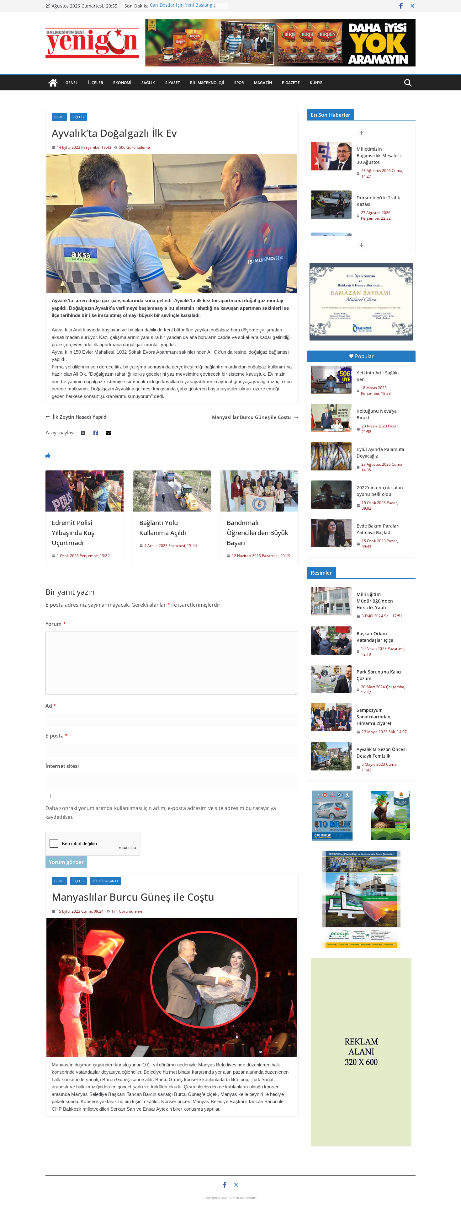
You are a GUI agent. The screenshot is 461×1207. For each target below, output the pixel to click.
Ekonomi (122, 82)
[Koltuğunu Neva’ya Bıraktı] (331, 418)
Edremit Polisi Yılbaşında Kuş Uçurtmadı (73, 532)
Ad (50, 705)
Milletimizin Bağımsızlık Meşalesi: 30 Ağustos (379, 155)
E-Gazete (291, 82)
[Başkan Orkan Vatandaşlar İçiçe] (331, 643)
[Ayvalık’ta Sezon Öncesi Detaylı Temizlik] (331, 759)
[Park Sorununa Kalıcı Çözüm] (331, 682)
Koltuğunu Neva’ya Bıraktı (377, 414)
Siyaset (172, 82)
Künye (316, 82)
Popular (364, 356)
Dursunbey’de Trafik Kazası (378, 201)
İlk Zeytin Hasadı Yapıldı (80, 417)
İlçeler (95, 82)
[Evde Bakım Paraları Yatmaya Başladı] (331, 533)
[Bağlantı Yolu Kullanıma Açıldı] (172, 474)
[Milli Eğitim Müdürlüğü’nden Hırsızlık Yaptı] (331, 605)
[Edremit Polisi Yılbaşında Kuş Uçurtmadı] (84, 474)
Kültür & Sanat (105, 881)
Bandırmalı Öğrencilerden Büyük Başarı (258, 532)
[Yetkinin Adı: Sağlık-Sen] (331, 380)
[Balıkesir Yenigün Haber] (53, 82)
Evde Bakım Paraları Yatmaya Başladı (378, 529)
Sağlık (148, 82)
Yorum (55, 623)
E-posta (56, 735)
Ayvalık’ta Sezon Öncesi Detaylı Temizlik (381, 752)
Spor (239, 82)
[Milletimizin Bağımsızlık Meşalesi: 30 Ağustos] (331, 156)
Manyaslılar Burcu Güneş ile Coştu (251, 417)
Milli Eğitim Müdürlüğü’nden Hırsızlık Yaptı (375, 600)
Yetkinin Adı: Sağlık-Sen (378, 376)
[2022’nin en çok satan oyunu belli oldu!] (331, 494)
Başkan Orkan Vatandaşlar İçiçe (375, 636)
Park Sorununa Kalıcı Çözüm (379, 675)
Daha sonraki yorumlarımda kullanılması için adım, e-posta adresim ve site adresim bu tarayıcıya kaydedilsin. (160, 813)
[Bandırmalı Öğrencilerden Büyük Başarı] (259, 474)
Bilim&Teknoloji (207, 82)
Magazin (263, 82)
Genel (72, 82)
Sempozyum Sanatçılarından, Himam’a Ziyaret (374, 716)
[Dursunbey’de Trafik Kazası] (331, 204)
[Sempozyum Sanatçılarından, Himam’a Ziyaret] (331, 720)
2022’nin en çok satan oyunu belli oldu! (380, 491)
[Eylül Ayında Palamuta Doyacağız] (331, 456)
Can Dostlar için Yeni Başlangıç (183, 6)
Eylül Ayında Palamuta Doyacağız (380, 452)
